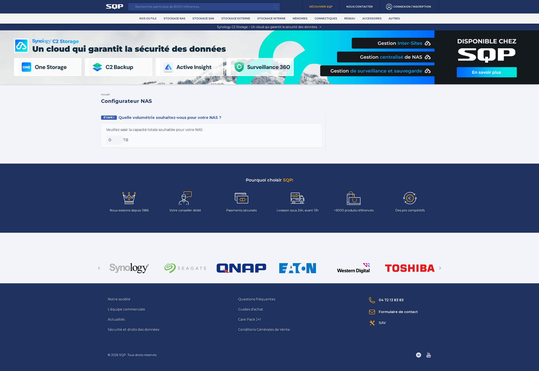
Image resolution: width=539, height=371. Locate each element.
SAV (382, 323)
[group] (129, 268)
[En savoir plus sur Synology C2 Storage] (486, 72)
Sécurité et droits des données (133, 330)
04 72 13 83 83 (391, 300)
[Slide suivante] (440, 268)
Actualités (116, 319)
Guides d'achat (250, 309)
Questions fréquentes (256, 299)
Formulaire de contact (398, 312)
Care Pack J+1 (249, 319)
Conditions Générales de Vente (264, 330)
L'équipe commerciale (126, 309)
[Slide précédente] (99, 268)
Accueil (105, 94)
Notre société (119, 299)
